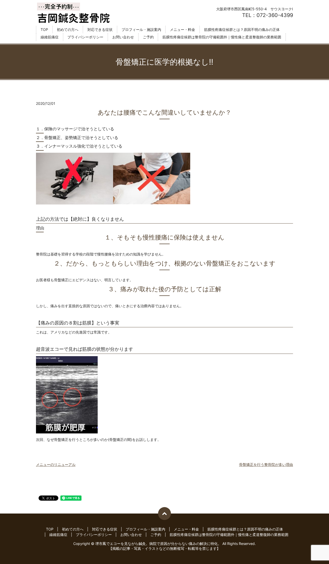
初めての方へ (67, 29)
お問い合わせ (123, 37)
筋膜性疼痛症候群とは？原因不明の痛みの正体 (242, 29)
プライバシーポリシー (85, 37)
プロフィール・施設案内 (141, 29)
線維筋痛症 (50, 37)
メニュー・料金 (182, 29)
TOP (44, 29)
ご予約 (148, 37)
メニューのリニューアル (56, 464)
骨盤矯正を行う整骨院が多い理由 (266, 464)
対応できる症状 (100, 29)
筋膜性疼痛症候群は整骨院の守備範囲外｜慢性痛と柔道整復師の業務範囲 (221, 37)
